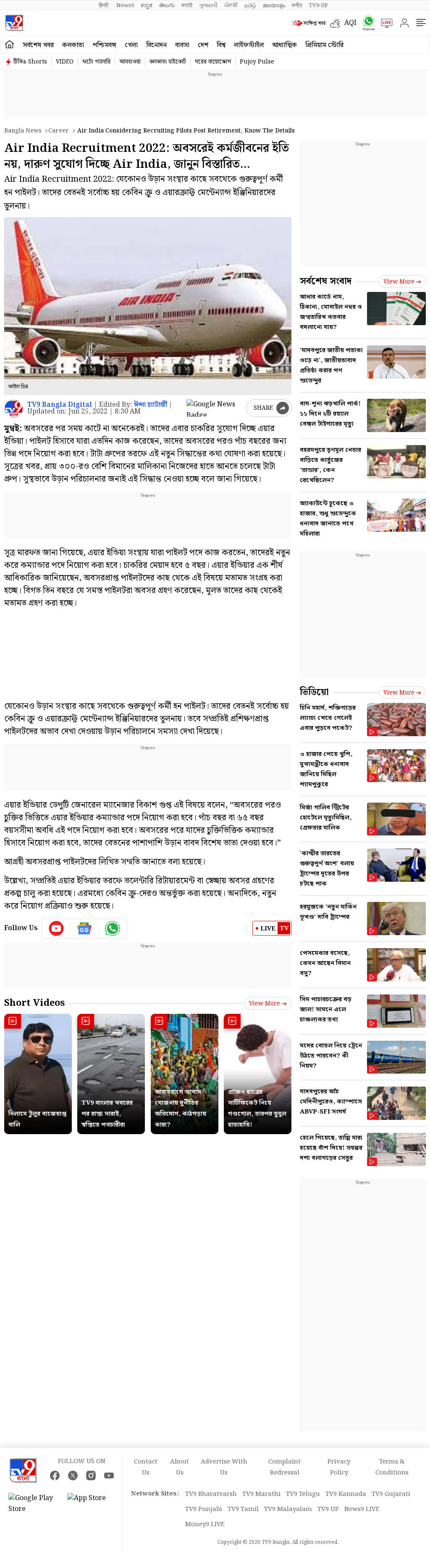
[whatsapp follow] (112, 928)
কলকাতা (73, 45)
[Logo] (14, 23)
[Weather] (337, 23)
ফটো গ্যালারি (96, 61)
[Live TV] (384, 23)
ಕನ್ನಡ (146, 5)
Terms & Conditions (392, 1467)
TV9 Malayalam (288, 1509)
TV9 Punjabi (203, 1509)
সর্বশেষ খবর (38, 45)
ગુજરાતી (208, 5)
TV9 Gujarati (391, 1494)
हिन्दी (104, 5)
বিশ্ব (221, 45)
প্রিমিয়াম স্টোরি (324, 45)
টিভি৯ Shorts (30, 61)
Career (58, 130)
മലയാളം (274, 5)
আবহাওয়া (130, 61)
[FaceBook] (55, 1475)
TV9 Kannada (345, 1494)
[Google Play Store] (33, 1504)
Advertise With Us (224, 1467)
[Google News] (85, 928)
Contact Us (145, 1467)
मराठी (186, 5)
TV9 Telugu (303, 1494)
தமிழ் (250, 5)
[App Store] (92, 1504)
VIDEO (64, 61)
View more (264, 1003)
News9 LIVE (362, 1509)
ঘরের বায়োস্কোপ (213, 61)
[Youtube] (56, 928)
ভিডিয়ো (314, 692)
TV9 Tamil (243, 1509)
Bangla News (23, 130)
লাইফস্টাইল (249, 45)
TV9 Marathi (261, 1494)
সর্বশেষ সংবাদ (325, 281)
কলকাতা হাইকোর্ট (167, 61)
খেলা (131, 45)
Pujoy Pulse (257, 61)
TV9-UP (318, 5)
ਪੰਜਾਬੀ (231, 5)
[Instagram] (91, 1475)
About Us (179, 1467)
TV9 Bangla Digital (59, 405)
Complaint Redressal (284, 1467)
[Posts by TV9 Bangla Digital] (13, 408)
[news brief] (309, 23)
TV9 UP (328, 1509)
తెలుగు (167, 5)
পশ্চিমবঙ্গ (104, 45)
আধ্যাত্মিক (284, 45)
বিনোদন (156, 45)
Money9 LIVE (205, 1524)
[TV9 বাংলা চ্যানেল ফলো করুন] (366, 23)
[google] (214, 408)
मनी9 (297, 5)
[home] (9, 45)
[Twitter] (73, 1475)
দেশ (203, 45)
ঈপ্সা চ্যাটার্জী (150, 405)
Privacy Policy (339, 1467)
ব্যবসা (182, 45)
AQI (350, 23)
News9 (125, 5)
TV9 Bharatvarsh (211, 1494)
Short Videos (34, 1003)
